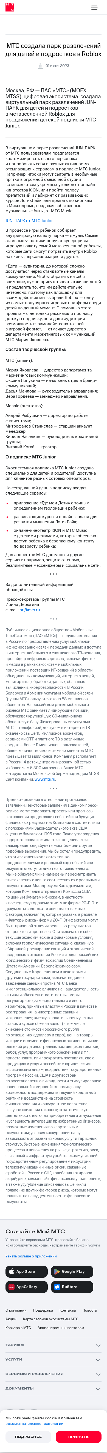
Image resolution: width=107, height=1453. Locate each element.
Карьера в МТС (18, 1328)
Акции (10, 1319)
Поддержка (43, 1310)
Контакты (68, 1310)
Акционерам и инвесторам (61, 1328)
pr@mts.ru (29, 610)
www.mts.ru (45, 779)
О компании (16, 1310)
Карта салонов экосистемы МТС (50, 1319)
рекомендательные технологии (34, 1423)
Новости (90, 1310)
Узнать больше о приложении (31, 1256)
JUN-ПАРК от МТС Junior (29, 221)
